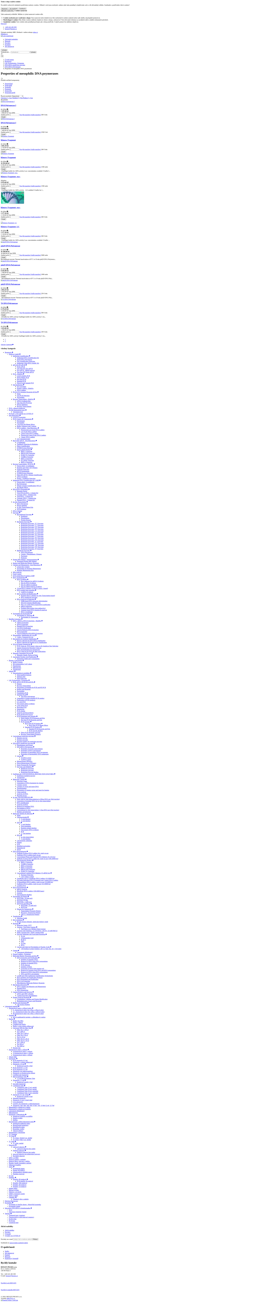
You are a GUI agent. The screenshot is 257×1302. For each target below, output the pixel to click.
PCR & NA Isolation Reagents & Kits (25, 392)
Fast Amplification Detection (26, 361)
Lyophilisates (21, 442)
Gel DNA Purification (24, 628)
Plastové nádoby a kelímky (17, 1159)
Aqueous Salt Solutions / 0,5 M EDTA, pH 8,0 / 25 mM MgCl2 (37, 931)
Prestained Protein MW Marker (27, 561)
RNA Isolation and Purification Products (29, 977)
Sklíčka (15, 1120)
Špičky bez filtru (18, 1021)
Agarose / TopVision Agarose (26, 927)
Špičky (11, 1019)
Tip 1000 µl (20, 1046)
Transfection (17, 669)
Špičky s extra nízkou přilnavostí (23, 1026)
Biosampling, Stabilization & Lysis (24, 635)
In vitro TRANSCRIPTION (22, 797)
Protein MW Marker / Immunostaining (25, 559)
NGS (10, 1210)
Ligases (19, 756)
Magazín (7, 41)
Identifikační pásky (19, 1127)
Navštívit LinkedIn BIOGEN (10, 1290)
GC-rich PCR (21, 702)
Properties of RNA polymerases (31, 750)
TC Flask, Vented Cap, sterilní (22, 1138)
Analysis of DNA (22, 794)
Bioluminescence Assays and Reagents (29, 1001)
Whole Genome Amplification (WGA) (29, 486)
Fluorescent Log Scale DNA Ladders (32, 430)
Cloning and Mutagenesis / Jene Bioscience (27, 565)
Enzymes (16, 513)
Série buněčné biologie (24, 675)
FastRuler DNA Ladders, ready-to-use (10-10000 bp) (34, 884)
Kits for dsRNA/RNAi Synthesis (31, 586)
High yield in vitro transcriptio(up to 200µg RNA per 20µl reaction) (38, 799)
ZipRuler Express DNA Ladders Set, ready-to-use (32, 853)
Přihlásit (35, 1239)
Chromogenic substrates (24, 840)
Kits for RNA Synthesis (28, 583)
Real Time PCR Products (33, 723)
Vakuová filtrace (18, 1131)
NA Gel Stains (21, 386)
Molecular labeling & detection (23, 813)
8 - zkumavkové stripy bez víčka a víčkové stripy (28, 1010)
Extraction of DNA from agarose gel (32, 968)
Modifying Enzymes (23, 550)
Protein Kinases (26, 520)
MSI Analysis (17, 572)
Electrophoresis (18, 385)
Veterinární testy (18, 412)
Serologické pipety (19, 1168)
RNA (19, 835)
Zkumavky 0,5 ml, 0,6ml (21, 1095)
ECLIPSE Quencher (27, 460)
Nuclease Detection (27, 875)
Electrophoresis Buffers (24, 860)
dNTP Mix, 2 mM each (24, 902)
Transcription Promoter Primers (31, 911)
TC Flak (12, 1136)
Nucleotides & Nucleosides (22, 613)
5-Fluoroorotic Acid (27, 938)
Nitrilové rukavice (19, 1150)
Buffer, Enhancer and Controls (26, 426)
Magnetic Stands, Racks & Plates (27, 655)
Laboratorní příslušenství (25, 952)
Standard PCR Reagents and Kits (39, 729)
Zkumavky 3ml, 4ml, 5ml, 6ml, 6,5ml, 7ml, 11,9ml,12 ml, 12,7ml (33, 1105)
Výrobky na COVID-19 (12, 1236)
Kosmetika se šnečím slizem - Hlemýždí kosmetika (25, 1204)
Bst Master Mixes (22, 487)
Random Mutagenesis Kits (25, 570)
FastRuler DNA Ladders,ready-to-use (29, 855)
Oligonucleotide (22, 817)
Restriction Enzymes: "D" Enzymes (32, 527)
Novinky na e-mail (7, 1239)
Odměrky (12, 1197)
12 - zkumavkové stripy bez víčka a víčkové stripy (29, 1012)
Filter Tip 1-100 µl (23, 1030)
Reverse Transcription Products (31, 734)
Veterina (7, 1213)
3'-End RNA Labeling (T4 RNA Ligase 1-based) (32, 588)
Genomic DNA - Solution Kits (26, 495)
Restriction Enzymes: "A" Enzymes (32, 531)
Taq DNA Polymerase (28, 696)
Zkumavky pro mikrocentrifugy (23, 1071)
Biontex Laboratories (16, 660)
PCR (22, 831)
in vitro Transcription (20, 502)
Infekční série (21, 677)
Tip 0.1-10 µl (21, 1037)
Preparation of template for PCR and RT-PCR (31, 687)
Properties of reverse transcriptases (32, 749)
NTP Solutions (21, 509)
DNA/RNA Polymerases (25, 747)
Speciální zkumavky (19, 1084)
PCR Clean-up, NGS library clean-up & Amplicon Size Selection (37, 646)
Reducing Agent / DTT (24, 925)
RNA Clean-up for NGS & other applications (31, 651)
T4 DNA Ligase (26, 758)
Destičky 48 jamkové (19, 1185)
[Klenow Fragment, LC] (9, 223)
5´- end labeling (26, 833)
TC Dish (12, 1141)
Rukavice (12, 1145)
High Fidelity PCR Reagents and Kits (33, 718)
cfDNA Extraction (23, 622)
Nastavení (5, 8)
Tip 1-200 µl (21, 1042)
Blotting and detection (24, 812)
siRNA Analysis (22, 889)
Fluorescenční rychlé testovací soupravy (21, 1217)
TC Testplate (13, 1134)
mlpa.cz (35, 32)
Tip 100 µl (20, 1044)
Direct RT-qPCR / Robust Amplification (29, 475)
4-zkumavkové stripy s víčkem (22, 1051)
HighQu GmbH (14, 354)
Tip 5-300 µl (21, 1031)
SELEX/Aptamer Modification (30, 603)
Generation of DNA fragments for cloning (30, 783)
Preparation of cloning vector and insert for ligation (33, 790)
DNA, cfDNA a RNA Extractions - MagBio (27, 621)
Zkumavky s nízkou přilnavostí (23, 1062)
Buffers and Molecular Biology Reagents (26, 563)
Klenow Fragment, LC (10, 227)
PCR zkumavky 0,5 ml (20, 1069)
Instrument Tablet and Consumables (28, 659)
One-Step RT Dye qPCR (25, 368)
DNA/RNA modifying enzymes (23, 743)
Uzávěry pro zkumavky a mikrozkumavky (26, 1104)
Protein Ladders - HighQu (25, 388)
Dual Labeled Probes (24, 450)
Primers (19, 684)
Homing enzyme (22, 738)
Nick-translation (26, 826)
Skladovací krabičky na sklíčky (23, 1116)
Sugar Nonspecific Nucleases (26, 765)
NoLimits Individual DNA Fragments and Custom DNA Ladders (37, 880)
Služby (7, 1251)
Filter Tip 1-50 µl (22, 1035)
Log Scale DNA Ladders (29, 431)
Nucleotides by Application (29, 617)
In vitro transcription (27, 837)
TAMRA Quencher (27, 457)
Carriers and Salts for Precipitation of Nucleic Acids (33, 947)
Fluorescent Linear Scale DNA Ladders (33, 435)
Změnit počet (5, 115)
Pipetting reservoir (18, 1174)
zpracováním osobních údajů (19, 1243)
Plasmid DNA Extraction (25, 626)
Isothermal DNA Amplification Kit (28, 358)
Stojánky (12, 1015)
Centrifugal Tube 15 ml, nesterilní (27, 1093)
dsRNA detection (26, 606)
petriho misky (13, 1188)
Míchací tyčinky (14, 1190)
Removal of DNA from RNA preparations (34, 972)
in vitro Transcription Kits (25, 507)
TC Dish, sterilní (18, 1143)
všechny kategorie (6, 344)
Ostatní (15, 950)
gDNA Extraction (22, 624)
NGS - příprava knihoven (17, 408)
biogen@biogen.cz (12, 1276)
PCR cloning (21, 711)
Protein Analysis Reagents (21, 997)
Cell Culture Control (27, 877)
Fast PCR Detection (23, 395)
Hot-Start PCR (21, 379)
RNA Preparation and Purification (27, 979)
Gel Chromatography (23, 439)
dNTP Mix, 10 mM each (24, 898)
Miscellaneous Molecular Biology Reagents (30, 983)
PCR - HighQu (18, 374)
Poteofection (17, 666)
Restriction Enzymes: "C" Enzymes (32, 525)
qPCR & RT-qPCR (19, 365)
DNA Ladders (21, 390)
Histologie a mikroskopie (17, 1114)
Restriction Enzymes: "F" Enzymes (32, 541)
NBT (22, 941)
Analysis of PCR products (25, 713)
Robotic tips (16, 1048)
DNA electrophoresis (20, 851)
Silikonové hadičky (15, 1165)
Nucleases (24, 556)
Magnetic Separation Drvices (22, 653)
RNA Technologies (19, 577)
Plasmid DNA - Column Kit (26, 500)
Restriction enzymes (27, 770)
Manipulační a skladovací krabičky (20, 1109)
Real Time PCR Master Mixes (38, 725)
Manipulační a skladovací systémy (20, 1107)
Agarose (19, 893)
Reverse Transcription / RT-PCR (23, 464)
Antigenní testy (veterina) (17, 1215)
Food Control (17, 574)
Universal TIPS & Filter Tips (22, 1028)
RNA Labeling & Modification (27, 594)
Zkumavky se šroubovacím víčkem (24, 1073)
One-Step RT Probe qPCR (25, 372)
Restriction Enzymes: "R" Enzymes (32, 534)
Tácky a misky (13, 1195)
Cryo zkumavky (18, 1102)
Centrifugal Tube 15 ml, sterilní (27, 1087)
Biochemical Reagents (20, 985)
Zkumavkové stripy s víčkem (18, 1049)
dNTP (19, 849)
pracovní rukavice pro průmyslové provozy (26, 1154)
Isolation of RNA (26, 967)
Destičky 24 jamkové (19, 1186)
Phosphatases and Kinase (25, 745)
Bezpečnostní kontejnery (21, 1125)
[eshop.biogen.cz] (7, 36)
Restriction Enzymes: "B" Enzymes (32, 529)
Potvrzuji (4, 24)
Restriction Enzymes (23, 522)
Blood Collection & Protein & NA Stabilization (32, 642)
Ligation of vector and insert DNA (28, 786)
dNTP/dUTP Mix (22, 900)
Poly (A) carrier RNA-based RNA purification (35, 604)
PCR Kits (12, 1221)
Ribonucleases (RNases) (24, 761)
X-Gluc (23, 943)
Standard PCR (21, 381)
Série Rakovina (22, 678)
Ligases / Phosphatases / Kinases (31, 554)
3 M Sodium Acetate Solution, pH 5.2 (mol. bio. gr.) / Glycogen (41, 949)
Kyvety (11, 1176)
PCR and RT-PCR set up (25, 714)
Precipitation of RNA (23, 808)
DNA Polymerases (27, 552)
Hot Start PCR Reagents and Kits (31, 720)
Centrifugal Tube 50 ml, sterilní (27, 1089)
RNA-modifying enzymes (29, 597)
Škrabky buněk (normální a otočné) (20, 1163)
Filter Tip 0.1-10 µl (23, 1040)
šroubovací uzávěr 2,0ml (24, 1066)
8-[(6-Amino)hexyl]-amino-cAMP (24, 576)
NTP (18, 844)
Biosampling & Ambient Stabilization (25, 639)
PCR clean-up (25, 965)
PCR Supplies (25, 722)
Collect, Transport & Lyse (25, 637)
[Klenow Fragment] (7, 136)
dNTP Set (24, 907)
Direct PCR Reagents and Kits (30, 732)
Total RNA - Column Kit (25, 496)
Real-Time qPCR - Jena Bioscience (24, 441)
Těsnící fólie (13, 1057)
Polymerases (21, 421)
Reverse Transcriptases (24, 406)
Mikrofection (17, 668)
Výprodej (8, 1234)
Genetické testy (14, 1222)
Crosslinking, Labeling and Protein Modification (32, 999)
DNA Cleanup (17, 511)
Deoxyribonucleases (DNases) (26, 763)
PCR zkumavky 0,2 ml (20, 1060)
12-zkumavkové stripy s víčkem (23, 1053)
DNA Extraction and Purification (27, 958)
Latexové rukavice (19, 1147)
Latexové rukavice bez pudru (26, 1149)
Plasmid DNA (21, 988)
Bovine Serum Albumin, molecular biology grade (32, 922)
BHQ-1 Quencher (26, 451)
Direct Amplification (23, 446)
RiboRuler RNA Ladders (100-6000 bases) (30, 891)
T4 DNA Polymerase (9, 303)
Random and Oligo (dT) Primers (27, 468)
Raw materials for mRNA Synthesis (32, 581)
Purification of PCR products (26, 700)
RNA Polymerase (22, 504)
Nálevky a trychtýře (15, 1192)
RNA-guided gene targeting (26, 590)
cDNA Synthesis (22, 477)
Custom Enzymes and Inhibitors (27, 995)
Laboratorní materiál (11, 1006)
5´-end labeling (25, 819)
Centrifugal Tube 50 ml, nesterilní (27, 1091)
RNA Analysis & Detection (26, 599)
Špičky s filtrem (18, 1022)
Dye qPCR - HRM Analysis (26, 370)
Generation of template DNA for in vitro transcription (34, 801)
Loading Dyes (21, 886)
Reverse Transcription (24, 686)
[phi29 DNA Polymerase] (9, 242)
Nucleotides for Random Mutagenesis (29, 568)
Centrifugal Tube (18, 1086)
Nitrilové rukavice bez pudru (26, 1152)
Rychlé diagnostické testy (17, 410)
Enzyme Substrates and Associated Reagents (31, 934)
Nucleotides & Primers (20, 896)
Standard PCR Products (32, 727)
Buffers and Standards (20, 1003)
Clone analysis (21, 792)
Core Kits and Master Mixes (26, 424)
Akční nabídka (9, 1230)
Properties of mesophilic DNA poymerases (34, 752)
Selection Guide (22, 781)
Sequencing (20, 709)
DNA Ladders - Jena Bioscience (27, 428)
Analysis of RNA (22, 804)
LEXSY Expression (19, 417)
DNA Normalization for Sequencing (28, 649)
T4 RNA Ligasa (26, 759)
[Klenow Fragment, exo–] (9, 173)
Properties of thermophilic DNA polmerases (35, 754)
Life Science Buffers (23, 1004)
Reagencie (8, 352)
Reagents (16, 923)
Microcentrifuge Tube (20, 1076)
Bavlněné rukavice (19, 1156)
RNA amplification (23, 803)
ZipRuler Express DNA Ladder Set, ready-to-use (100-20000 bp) (37, 858)
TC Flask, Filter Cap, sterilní (22, 1140)
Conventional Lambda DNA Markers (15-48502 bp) (33, 873)
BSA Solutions (18, 920)
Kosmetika (8, 1203)
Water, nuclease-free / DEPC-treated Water (30, 932)
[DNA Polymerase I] (8, 101)
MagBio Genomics (15, 619)
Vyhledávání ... (5, 52)
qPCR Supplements (23, 471)
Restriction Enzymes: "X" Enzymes (32, 543)
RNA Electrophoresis (20, 887)
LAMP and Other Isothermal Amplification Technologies (35, 976)
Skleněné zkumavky (19, 1098)
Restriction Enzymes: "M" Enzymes (32, 545)
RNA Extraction (22, 631)
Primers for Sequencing (24, 909)
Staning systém (17, 1118)
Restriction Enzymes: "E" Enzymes (32, 523)
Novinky (7, 43)
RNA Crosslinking (27, 612)
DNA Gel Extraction (23, 981)
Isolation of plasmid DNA (29, 963)
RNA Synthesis (22, 579)
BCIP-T (23, 940)
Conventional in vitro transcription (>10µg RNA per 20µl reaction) (38, 810)
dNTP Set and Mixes (24, 904)
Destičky (12, 1177)
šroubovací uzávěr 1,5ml (24, 1082)
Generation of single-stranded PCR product (30, 698)
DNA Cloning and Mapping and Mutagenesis (31, 986)
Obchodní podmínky (11, 39)
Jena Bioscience (14, 415)
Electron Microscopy (11, 1201)
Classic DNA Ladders (28, 437)
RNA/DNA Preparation (20, 489)
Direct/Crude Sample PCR (25, 383)
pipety (11, 1167)
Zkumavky (12, 1058)
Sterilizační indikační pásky (21, 1123)
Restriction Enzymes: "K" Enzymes (32, 538)
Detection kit (21, 848)
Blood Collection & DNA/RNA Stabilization (31, 640)
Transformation (22, 788)
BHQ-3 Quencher (26, 459)
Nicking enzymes (22, 740)
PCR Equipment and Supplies (26, 716)
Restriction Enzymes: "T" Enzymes (32, 536)
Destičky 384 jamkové (20, 1183)
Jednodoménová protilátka (21, 673)
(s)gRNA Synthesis (27, 592)
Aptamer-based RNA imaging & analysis (34, 610)
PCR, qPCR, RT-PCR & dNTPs (23, 682)
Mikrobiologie (13, 1113)
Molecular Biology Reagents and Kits (25, 956)
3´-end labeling (25, 821)
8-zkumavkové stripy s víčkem (22, 1055)
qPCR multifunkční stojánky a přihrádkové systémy (29, 1017)
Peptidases (24, 516)
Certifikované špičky (19, 1024)
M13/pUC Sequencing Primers (30, 913)
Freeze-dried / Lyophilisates (25, 466)
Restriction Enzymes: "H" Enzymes (32, 547)
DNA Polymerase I (8, 105)
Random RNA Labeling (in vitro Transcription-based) (38, 595)
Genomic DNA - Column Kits (26, 498)
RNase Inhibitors (22, 404)
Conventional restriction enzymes (23, 736)
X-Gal (23, 936)
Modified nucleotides (23, 846)
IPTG (22, 945)
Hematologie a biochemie (17, 1132)
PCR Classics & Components (22, 419)
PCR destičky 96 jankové (25, 1181)
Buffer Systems (18, 662)
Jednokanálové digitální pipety (22, 1172)
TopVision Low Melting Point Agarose (33, 929)
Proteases (24, 558)
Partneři (7, 1255)
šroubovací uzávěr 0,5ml (24, 1096)
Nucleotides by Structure (25, 615)
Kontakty (8, 45)
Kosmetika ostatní (14, 1206)
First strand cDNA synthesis (26, 704)
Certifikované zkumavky (21, 1075)
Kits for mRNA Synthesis (29, 585)
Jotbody (11, 671)
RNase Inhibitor (22, 505)
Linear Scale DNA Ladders (29, 433)
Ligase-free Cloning (23, 567)
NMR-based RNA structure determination (34, 601)
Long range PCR (22, 705)
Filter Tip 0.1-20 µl (23, 1039)
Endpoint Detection (23, 469)
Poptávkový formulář (11, 1258)
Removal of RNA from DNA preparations (34, 961)
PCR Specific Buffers (36, 731)
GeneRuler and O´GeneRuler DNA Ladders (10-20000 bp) (36, 878)
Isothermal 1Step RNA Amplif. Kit (28, 363)
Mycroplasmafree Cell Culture (22, 664)
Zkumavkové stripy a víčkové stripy (20, 1008)
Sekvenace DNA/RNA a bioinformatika (18, 1208)
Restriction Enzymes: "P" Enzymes (32, 549)
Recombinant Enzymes (24, 514)
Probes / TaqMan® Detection (26, 478)
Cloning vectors (22, 785)
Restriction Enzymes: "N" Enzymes (32, 540)
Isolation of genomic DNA (29, 959)
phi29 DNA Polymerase (10, 246)
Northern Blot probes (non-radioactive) (33, 608)
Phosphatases (25, 518)
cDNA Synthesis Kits (24, 401)
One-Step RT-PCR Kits (24, 403)
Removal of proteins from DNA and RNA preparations (38, 970)
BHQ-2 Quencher (26, 462)
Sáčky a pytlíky (14, 1158)
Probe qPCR (21, 367)
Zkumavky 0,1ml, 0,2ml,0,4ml (22, 1100)
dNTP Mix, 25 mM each (28, 905)
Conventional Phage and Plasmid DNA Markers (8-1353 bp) (36, 857)
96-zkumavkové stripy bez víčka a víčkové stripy (28, 1013)
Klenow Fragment (8, 140)
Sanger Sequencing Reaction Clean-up (29, 648)
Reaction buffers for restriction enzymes (29, 741)
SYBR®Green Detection (25, 448)
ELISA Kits (12, 1219)
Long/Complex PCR (23, 376)
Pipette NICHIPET (19, 1170)
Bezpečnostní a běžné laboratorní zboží (21, 1122)
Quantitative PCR (22, 693)
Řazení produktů (6, 96)
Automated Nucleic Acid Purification (25, 657)
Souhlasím (22, 8)
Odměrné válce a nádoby (21, 1199)
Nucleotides (20, 397)
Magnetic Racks (22, 491)
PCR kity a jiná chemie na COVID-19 (21, 413)
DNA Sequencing (22, 990)
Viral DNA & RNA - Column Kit (27, 493)
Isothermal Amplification (21, 356)
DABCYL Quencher (27, 455)
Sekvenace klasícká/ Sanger (17, 1212)
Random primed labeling (29, 828)
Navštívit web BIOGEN (8, 1283)
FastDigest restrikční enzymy (26, 776)
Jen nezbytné (13, 8)
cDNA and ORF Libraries (25, 994)
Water (19, 394)
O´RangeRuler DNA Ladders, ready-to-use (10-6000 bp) (35, 882)
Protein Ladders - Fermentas (22, 954)
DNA (19, 822)
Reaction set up (22, 795)
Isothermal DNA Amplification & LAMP (26, 480)
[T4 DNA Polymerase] (8, 299)
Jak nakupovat (9, 46)
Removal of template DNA (25, 806)
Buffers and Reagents (24, 689)
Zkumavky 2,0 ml (19, 1064)
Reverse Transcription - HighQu (23, 399)
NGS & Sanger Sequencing (22, 644)
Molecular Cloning (19, 779)
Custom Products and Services (23, 992)
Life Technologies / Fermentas (18, 680)
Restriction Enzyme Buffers (29, 772)
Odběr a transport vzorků (17, 1194)
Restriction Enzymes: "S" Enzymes (32, 532)
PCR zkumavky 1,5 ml (20, 1067)
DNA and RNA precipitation (30, 974)
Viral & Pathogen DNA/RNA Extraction (30, 633)
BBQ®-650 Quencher (28, 453)
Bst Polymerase (22, 484)
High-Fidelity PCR (23, 377)
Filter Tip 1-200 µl (23, 1033)
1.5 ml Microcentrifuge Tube (26, 1078)
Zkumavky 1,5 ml (19, 1080)
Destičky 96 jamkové (20, 1179)
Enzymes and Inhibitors (24, 767)
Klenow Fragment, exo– (11, 177)
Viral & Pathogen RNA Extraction (28, 630)
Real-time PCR (22, 707)
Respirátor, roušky (18, 1129)
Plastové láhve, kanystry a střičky (19, 1161)
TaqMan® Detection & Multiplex (27, 444)
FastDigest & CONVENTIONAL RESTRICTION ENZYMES (33, 774)
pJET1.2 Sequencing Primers (30, 914)
